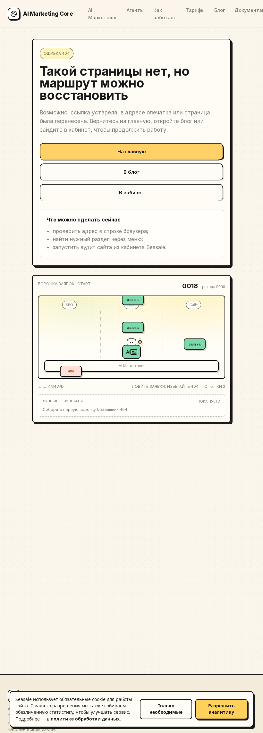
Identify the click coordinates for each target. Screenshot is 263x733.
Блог (219, 10)
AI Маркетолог (102, 13)
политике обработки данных (85, 719)
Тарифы (195, 10)
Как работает (164, 13)
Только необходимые (165, 709)
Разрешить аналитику (221, 709)
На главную (131, 151)
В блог (131, 172)
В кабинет (131, 192)
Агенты (135, 10)
